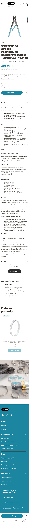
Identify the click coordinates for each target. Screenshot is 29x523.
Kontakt (3, 425)
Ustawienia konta (6, 481)
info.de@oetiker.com (11, 296)
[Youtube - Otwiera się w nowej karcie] (11, 415)
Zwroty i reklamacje (7, 448)
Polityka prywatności (7, 465)
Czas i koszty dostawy (8, 442)
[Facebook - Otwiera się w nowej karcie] (2, 415)
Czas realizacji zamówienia (9, 445)
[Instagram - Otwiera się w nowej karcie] (7, 415)
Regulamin (4, 461)
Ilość (2, 84)
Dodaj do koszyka (12, 92)
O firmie (3, 429)
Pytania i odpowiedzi (7, 458)
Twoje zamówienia (6, 477)
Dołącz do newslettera (11, 503)
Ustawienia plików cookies (9, 468)
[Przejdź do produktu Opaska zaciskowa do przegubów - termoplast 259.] (14, 326)
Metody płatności (6, 438)
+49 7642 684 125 (10, 294)
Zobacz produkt (14, 350)
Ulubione (3, 484)
